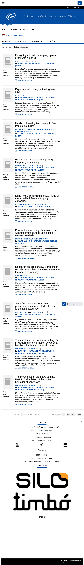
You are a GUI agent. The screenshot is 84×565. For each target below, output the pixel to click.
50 (68, 415)
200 (79, 415)
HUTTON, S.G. (20, 312)
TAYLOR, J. (37, 312)
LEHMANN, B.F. (21, 349)
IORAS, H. (19, 239)
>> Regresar (7, 25)
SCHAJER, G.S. (36, 166)
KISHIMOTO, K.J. (21, 166)
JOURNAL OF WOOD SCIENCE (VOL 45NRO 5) (36, 207)
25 (64, 415)
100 (73, 415)
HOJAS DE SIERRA (16, 36)
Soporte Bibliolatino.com (71, 563)
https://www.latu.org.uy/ (42, 440)
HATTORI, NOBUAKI (23, 204)
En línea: (70, 304)
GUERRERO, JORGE (23, 131)
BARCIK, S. (19, 95)
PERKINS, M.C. (42, 239)
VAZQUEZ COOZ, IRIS (45, 129)
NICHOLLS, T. (29, 239)
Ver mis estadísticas (74, 561)
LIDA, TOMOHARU (39, 204)
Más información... (26, 80)
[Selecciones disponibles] (10, 47)
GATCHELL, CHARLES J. (25, 61)
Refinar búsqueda (20, 47)
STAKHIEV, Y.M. (21, 275)
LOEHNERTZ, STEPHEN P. (25, 129)
